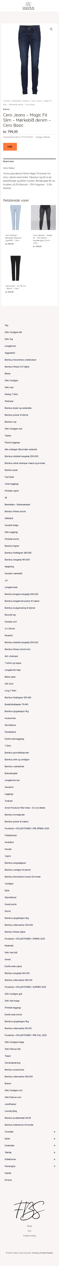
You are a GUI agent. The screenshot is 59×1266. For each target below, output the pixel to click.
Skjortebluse (10, 897)
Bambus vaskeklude (14, 766)
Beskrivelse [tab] (8, 161)
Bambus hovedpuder (15, 814)
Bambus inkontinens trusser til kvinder (23, 876)
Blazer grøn (10, 677)
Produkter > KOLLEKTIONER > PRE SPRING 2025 (27, 828)
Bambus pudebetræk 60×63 (18, 1118)
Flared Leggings (12, 442)
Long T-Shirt (10, 690)
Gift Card (9, 683)
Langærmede (11, 587)
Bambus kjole (11, 470)
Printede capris (12, 490)
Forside (6, 101)
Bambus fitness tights (15, 932)
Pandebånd (10, 732)
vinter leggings (12, 484)
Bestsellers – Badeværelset (17, 504)
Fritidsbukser (11, 835)
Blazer (8, 373)
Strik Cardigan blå (13, 332)
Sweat (8, 959)
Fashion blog (29, 1235)
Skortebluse (10, 725)
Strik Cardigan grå (13, 994)
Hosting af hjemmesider (42, 1253)
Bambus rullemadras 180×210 (18, 980)
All (6, 497)
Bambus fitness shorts (15, 511)
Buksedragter (11, 773)
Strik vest (9, 387)
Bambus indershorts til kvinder (19, 1125)
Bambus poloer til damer (16, 415)
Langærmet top (12, 780)
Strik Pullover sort (13, 1097)
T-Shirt (8, 745)
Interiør (8, 1173)
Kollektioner (30, 1159)
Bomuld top (10, 615)
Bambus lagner (12, 546)
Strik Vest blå (11, 952)
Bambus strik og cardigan (17, 759)
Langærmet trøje (13, 670)
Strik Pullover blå (12, 1049)
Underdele (30, 1145)
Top (6, 325)
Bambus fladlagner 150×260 (18, 697)
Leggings (9, 794)
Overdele (30, 1131)
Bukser (8, 1083)
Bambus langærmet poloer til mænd (22, 601)
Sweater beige (11, 525)
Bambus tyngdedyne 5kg (17, 918)
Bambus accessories (14, 1069)
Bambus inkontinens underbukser (20, 360)
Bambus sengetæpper (15, 863)
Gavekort (9, 787)
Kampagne (30, 1166)
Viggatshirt (10, 353)
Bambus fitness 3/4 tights (17, 366)
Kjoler (30, 1138)
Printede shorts (12, 539)
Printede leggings (13, 1007)
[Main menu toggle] (6, 6)
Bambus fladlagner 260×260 (18, 553)
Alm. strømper (11, 656)
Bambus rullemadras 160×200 (19, 1076)
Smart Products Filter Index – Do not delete (25, 808)
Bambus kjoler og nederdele (18, 408)
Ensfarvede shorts (13, 1014)
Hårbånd (9, 518)
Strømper (9, 401)
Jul (6, 580)
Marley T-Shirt (11, 394)
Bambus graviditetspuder (17, 752)
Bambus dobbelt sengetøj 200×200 (21, 456)
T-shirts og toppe (13, 663)
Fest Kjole (9, 477)
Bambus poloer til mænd (16, 821)
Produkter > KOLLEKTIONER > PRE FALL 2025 (26, 1035)
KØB (10, 146)
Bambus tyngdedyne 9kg (17, 1021)
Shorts (8, 911)
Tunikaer (9, 801)
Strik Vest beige (12, 1001)
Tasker (8, 435)
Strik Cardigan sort (13, 1090)
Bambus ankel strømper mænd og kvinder (25, 463)
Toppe (8, 1056)
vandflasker (10, 1104)
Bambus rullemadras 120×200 (19, 925)
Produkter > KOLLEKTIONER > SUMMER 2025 (25, 987)
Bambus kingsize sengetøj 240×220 (21, 594)
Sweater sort (11, 621)
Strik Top (9, 339)
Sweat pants (11, 904)
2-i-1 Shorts (10, 628)
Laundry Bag (11, 1111)
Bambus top (10, 422)
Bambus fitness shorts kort (17, 649)
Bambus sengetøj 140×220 (17, 973)
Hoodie (8, 849)
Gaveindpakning (12, 1063)
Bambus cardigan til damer (18, 870)
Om (29, 1231)
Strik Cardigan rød (13, 428)
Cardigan (9, 883)
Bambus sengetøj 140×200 (17, 559)
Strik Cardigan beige (14, 1042)
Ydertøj (30, 1152)
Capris (8, 856)
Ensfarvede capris (13, 966)
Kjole (7, 890)
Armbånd (9, 842)
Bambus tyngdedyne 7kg (17, 711)
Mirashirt (9, 635)
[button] (51, 29)
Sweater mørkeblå (13, 573)
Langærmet (10, 346)
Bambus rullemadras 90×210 (18, 1028)
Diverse (8, 1180)
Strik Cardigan (11, 380)
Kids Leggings (11, 532)
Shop (29, 1226)
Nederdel (9, 945)
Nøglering (9, 566)
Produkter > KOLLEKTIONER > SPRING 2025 (25, 938)
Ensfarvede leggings (14, 739)
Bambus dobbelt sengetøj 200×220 (21, 642)
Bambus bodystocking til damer (20, 608)
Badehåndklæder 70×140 (16, 704)
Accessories (10, 718)
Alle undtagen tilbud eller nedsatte (21, 449)
